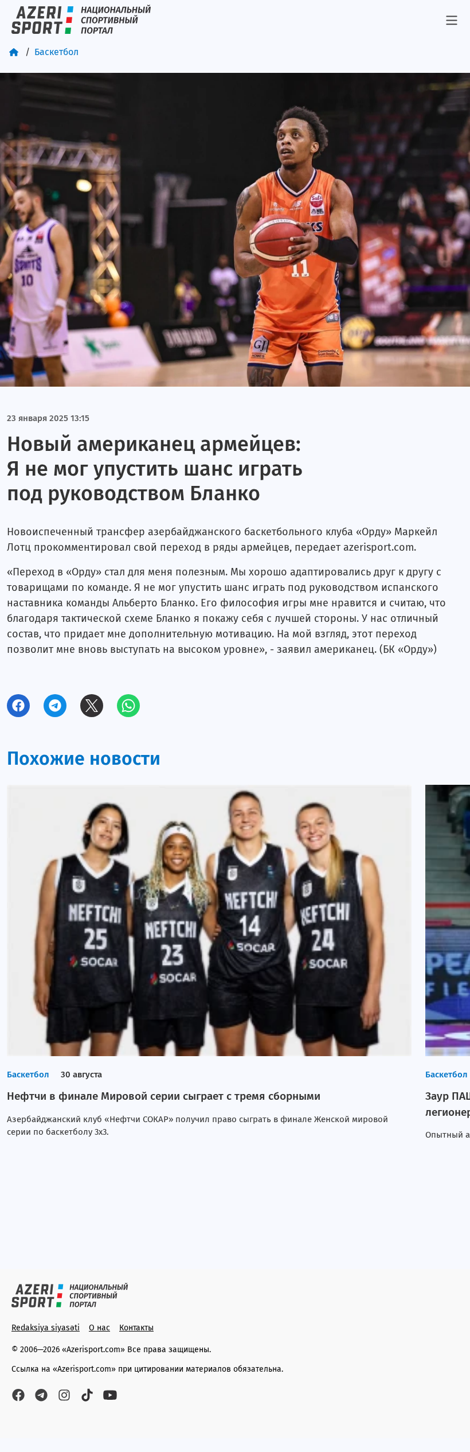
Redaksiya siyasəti (45, 1328)
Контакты (136, 1328)
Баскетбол (56, 51)
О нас (99, 1328)
